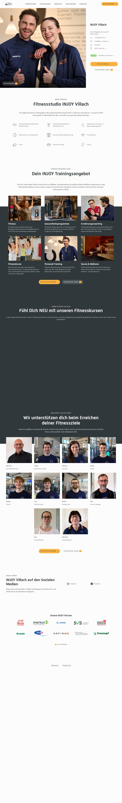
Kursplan (97, 45)
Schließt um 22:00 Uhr (102, 55)
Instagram (73, 584)
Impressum (54, 665)
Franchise (83, 4)
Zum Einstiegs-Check (102, 70)
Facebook (97, 584)
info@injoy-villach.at (101, 41)
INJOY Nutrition (99, 48)
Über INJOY (58, 4)
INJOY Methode (71, 4)
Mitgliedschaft (45, 4)
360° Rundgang (9, 83)
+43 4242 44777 (99, 38)
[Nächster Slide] (46, 84)
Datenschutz (67, 665)
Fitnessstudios (30, 4)
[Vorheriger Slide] (39, 84)
